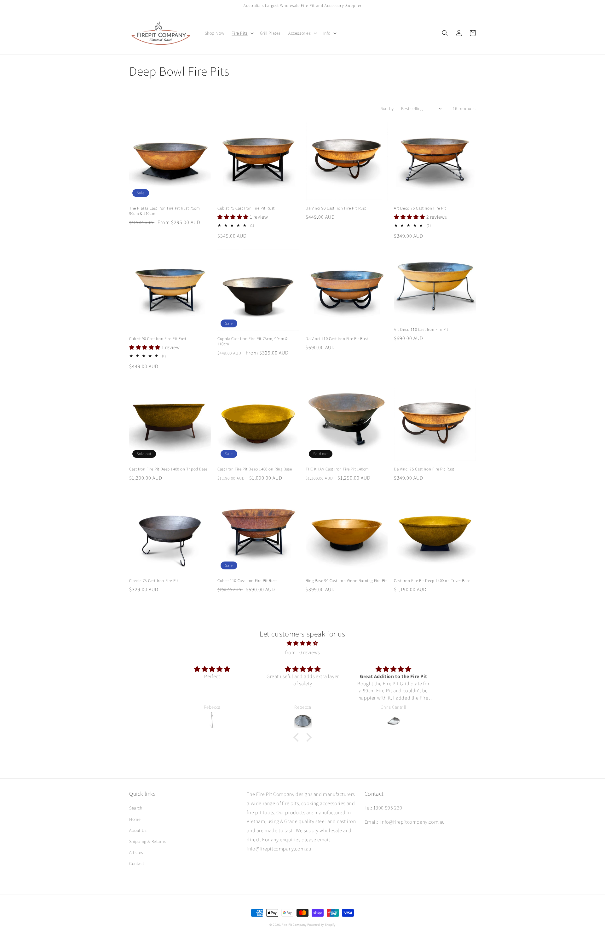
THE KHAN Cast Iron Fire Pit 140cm (337, 469)
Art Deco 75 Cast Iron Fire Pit (420, 208)
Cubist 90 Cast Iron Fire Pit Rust (158, 338)
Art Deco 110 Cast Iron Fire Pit (421, 329)
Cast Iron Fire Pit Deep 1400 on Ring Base (254, 469)
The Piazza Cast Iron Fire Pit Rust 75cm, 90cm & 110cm (165, 211)
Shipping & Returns (147, 841)
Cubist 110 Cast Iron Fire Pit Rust (247, 580)
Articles (136, 852)
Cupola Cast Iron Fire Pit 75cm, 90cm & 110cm (252, 341)
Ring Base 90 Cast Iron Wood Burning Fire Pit (346, 580)
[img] (302, 643)
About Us (138, 830)
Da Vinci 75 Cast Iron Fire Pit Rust (424, 469)
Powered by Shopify (321, 925)
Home (135, 819)
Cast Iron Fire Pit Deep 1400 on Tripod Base (168, 469)
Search (135, 808)
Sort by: (388, 108)
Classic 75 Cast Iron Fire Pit (153, 580)
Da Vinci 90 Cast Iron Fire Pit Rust (336, 208)
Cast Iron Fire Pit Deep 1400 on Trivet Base (432, 580)
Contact (136, 863)
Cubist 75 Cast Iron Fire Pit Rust (246, 208)
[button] (242, 33)
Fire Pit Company (294, 925)
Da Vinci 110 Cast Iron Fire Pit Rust (337, 338)
